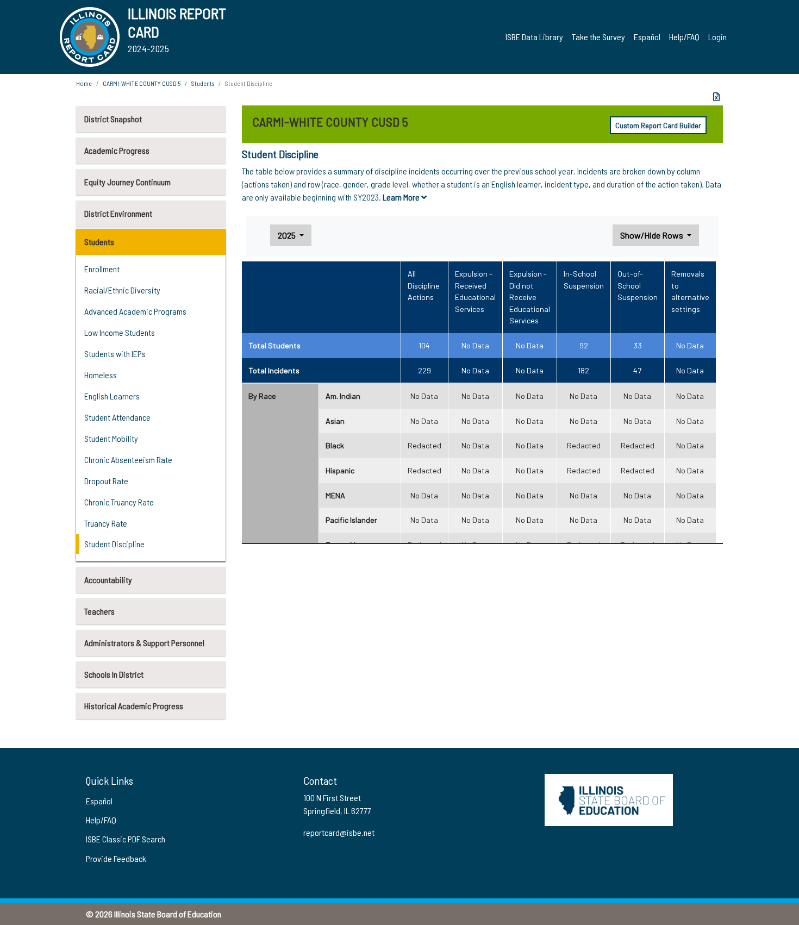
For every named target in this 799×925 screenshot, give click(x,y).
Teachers (99, 611)
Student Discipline (114, 544)
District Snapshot (113, 119)
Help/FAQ (684, 37)
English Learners (112, 396)
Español (647, 37)
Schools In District (113, 674)
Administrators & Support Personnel (144, 643)
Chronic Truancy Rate (119, 502)
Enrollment (102, 269)
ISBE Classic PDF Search (125, 839)
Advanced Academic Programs (135, 311)
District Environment (118, 213)
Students (99, 241)
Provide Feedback (116, 858)
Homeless (100, 375)
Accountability (108, 579)
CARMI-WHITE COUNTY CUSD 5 (141, 83)
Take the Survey (598, 37)
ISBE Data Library (534, 37)
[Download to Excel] (716, 96)
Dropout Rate (106, 481)
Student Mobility (111, 438)
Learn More (402, 197)
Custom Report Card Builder (658, 125)
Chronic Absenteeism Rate (128, 459)
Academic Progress (116, 150)
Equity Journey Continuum (127, 182)
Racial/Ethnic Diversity (122, 290)
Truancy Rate (105, 523)
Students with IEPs (115, 353)
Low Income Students (119, 332)
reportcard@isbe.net (338, 832)
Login (717, 37)
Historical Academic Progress (133, 706)
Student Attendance (117, 417)
